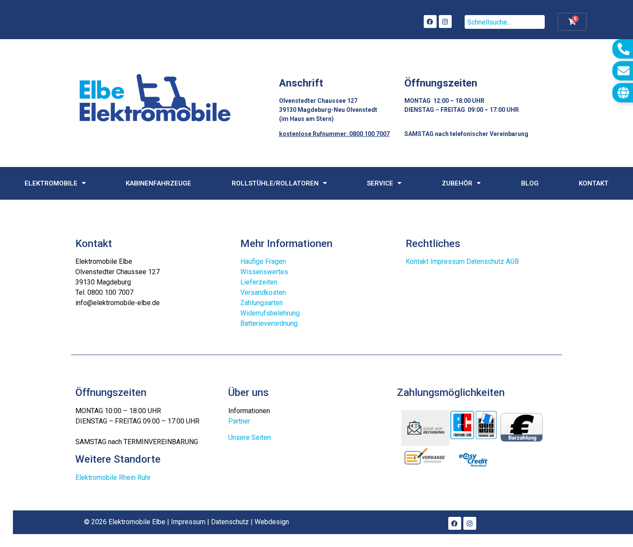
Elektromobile (51, 183)
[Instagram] (445, 21)
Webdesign (271, 522)
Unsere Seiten (249, 437)
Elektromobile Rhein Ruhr (113, 477)
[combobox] (505, 22)
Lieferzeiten (258, 282)
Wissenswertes (264, 272)
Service (380, 183)
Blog (530, 183)
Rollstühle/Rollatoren (275, 183)
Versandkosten (263, 292)
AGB (512, 261)
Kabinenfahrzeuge (158, 183)
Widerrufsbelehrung (270, 313)
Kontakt (593, 183)
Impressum (447, 261)
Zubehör (457, 183)
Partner (239, 421)
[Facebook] (430, 21)
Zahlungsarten (261, 303)
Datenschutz (485, 261)
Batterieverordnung (269, 323)
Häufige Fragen (263, 261)
